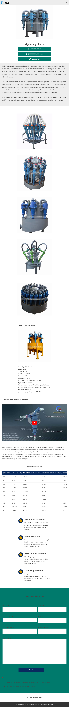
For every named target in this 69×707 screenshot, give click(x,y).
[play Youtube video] (34, 422)
